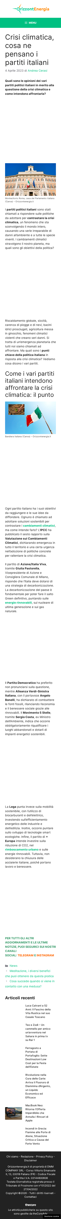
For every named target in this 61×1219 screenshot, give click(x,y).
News (13, 965)
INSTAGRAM (45, 955)
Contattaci (30, 1196)
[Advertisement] (30, 130)
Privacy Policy (44, 1156)
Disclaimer (30, 1160)
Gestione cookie (51, 1216)
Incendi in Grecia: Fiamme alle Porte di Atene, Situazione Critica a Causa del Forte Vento (37, 1136)
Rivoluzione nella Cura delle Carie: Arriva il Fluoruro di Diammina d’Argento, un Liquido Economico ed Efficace (38, 1086)
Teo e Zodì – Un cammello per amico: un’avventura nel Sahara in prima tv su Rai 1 (38, 1032)
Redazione (27, 1156)
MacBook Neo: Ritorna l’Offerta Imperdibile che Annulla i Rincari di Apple (36, 1113)
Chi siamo (12, 1156)
